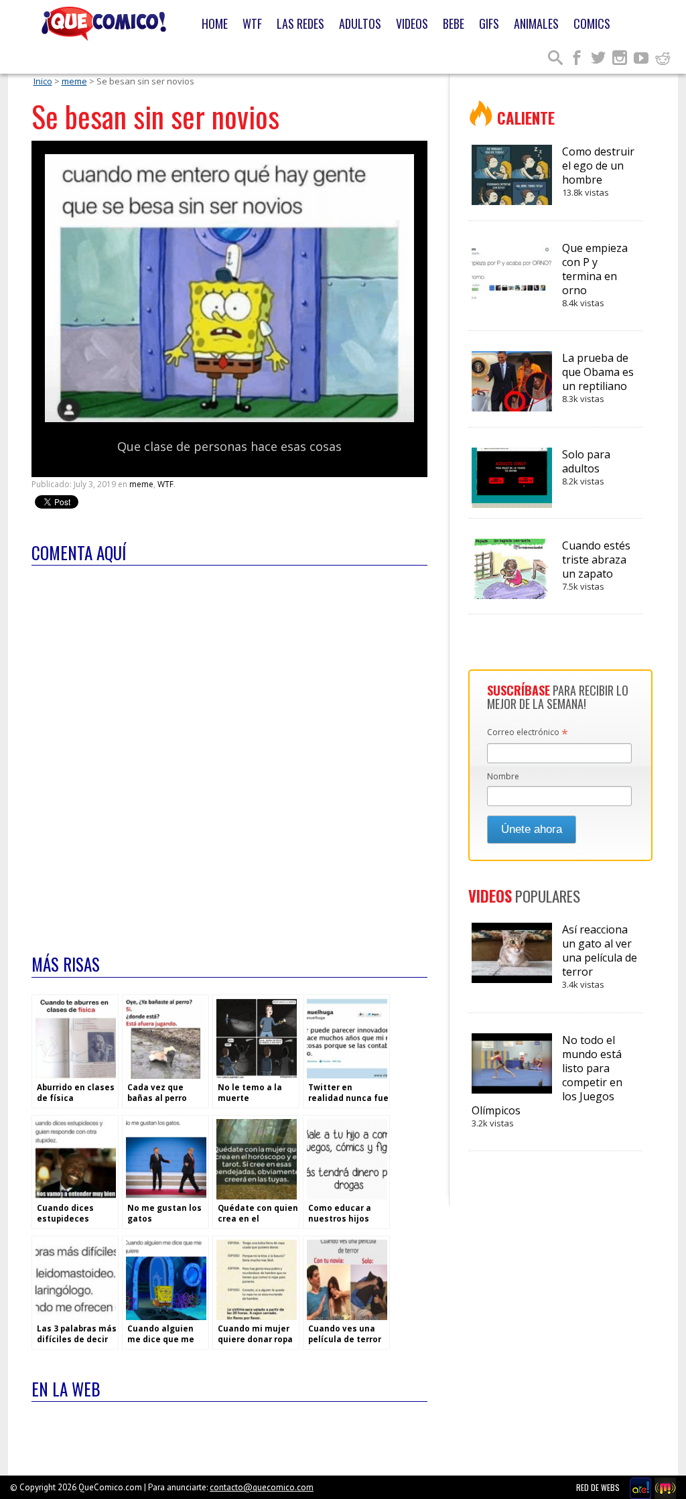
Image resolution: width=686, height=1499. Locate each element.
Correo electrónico (527, 733)
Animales (536, 23)
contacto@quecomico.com (262, 1487)
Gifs (489, 23)
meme (74, 81)
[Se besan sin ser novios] (229, 419)
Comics (591, 23)
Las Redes (300, 23)
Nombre (503, 776)
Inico (42, 81)
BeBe (453, 23)
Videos (412, 23)
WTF (252, 23)
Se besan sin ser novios (155, 116)
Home (215, 23)
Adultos (360, 23)
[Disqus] (229, 751)
